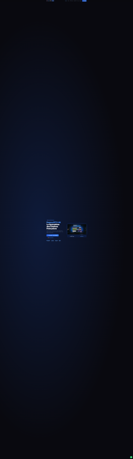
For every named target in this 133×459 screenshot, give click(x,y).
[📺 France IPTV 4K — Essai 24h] (131, 457)
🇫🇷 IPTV (50, 0)
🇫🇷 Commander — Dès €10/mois (52, 235)
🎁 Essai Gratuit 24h (50, 237)
